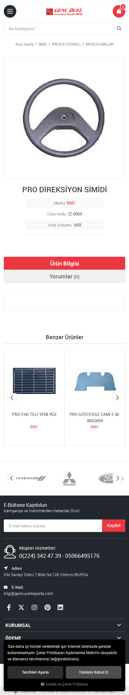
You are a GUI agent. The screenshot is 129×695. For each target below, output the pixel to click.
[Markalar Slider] (25, 478)
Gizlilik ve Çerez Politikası (67, 684)
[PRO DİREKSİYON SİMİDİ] (64, 118)
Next (117, 398)
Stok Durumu (59, 225)
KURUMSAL (18, 625)
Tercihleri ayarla (35, 672)
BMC (71, 203)
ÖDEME (13, 638)
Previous (12, 398)
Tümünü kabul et (93, 672)
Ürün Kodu (56, 214)
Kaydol (114, 525)
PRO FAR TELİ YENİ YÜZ (34, 414)
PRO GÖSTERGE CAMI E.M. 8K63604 (95, 417)
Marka (59, 203)
